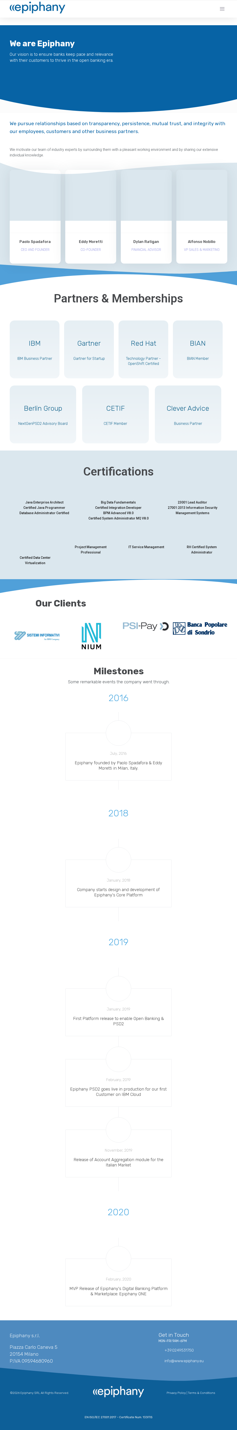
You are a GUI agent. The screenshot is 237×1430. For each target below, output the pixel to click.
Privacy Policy (176, 1393)
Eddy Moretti (91, 242)
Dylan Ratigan (146, 242)
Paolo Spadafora (35, 242)
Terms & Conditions (201, 1393)
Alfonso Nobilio (201, 242)
